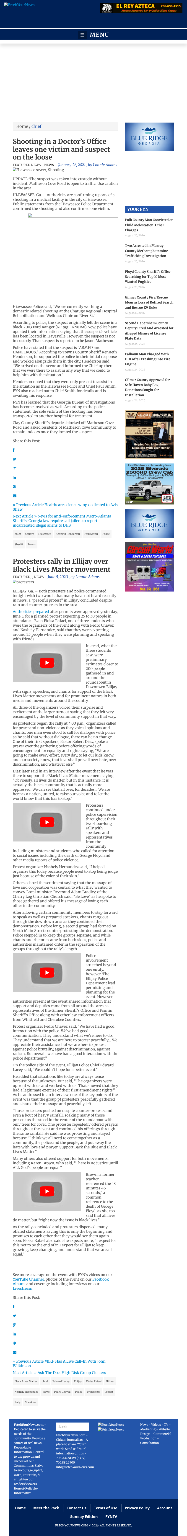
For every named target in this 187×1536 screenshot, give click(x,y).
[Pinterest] (14, 486)
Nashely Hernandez (26, 1391)
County (29, 533)
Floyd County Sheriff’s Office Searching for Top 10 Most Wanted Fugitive (148, 277)
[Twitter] (14, 459)
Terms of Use (105, 1507)
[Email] (14, 495)
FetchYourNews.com (71, 1435)
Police (106, 533)
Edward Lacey (61, 1381)
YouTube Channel (28, 1279)
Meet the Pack (46, 1507)
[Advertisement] (93, 82)
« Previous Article (28, 504)
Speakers (30, 1402)
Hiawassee (44, 533)
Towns (32, 544)
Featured (21, 577)
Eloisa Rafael (93, 1381)
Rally (18, 1402)
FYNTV (111, 1516)
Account (164, 1507)
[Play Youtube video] (47, 662)
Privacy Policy (137, 1507)
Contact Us (76, 1507)
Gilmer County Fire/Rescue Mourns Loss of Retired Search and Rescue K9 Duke (149, 302)
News (49, 165)
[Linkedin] (14, 477)
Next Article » (25, 516)
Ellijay (78, 1381)
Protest (109, 1391)
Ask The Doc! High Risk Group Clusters (72, 1372)
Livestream (22, 1288)
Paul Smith (91, 533)
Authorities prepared (31, 611)
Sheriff (19, 544)
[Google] (14, 468)
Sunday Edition (84, 1516)
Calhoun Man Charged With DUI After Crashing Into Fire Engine (147, 359)
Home (22, 126)
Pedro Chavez (62, 1391)
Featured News (27, 165)
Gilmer (110, 1381)
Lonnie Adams (105, 164)
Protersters (93, 1391)
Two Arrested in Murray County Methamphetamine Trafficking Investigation (146, 251)
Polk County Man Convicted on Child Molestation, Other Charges (149, 225)
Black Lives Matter (26, 1381)
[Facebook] (13, 450)
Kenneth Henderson (68, 533)
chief (18, 533)
